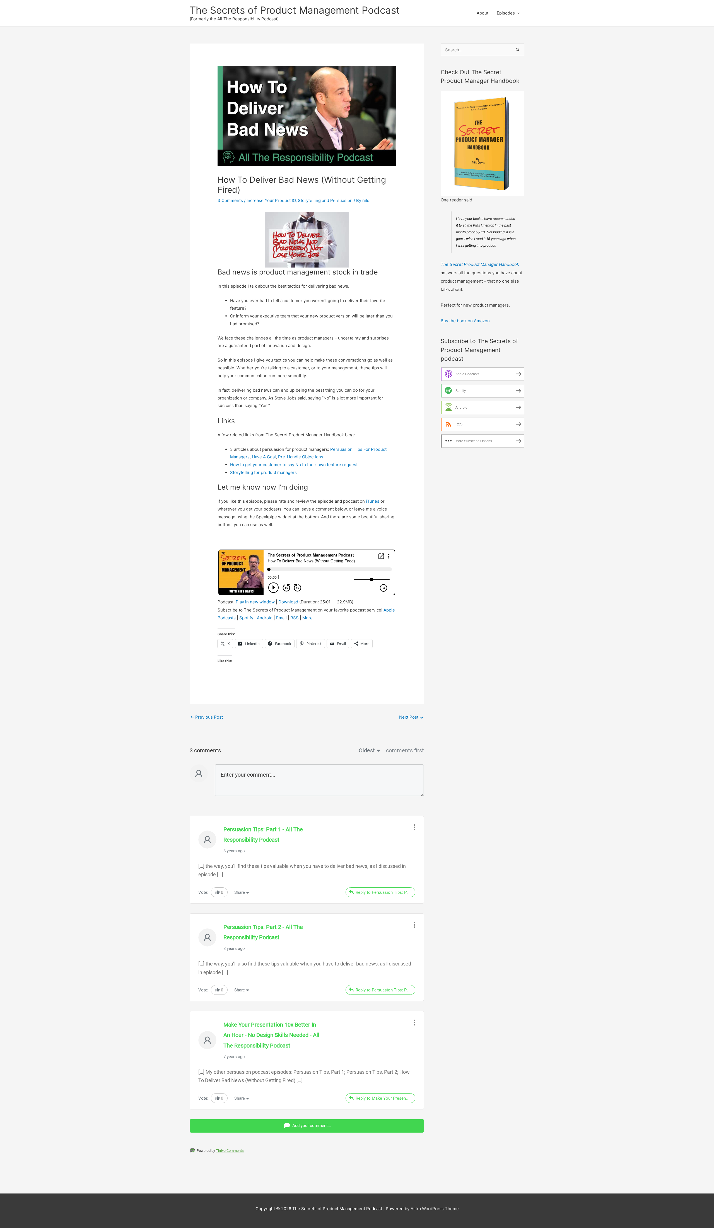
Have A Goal (264, 456)
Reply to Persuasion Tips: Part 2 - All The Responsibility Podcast (385, 990)
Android (264, 617)
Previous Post (206, 717)
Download (288, 602)
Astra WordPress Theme (435, 1208)
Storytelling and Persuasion (325, 200)
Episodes (506, 13)
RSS (294, 617)
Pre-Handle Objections (300, 456)
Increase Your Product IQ (271, 200)
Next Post (411, 717)
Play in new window (255, 602)
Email (281, 617)
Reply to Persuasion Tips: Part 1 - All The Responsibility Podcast (385, 892)
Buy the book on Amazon (465, 320)
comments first (405, 750)
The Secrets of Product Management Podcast (295, 10)
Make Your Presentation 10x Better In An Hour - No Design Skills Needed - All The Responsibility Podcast (271, 1035)
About (482, 13)
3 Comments (230, 200)
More (307, 617)
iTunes (372, 501)
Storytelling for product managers (263, 472)
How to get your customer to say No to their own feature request (294, 464)
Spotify (246, 617)
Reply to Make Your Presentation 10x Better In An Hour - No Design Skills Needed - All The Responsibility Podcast (385, 1098)
